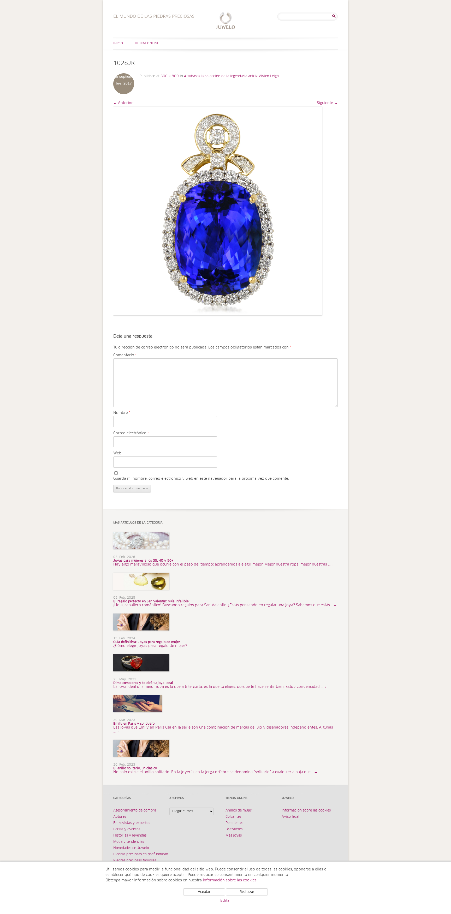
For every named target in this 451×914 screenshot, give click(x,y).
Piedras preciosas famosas (134, 860)
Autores (119, 817)
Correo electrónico (131, 433)
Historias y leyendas (129, 835)
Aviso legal (290, 817)
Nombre (121, 413)
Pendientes (234, 823)
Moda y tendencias (128, 842)
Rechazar (247, 892)
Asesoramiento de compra (134, 810)
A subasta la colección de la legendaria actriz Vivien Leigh (231, 76)
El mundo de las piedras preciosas (225, 21)
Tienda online (146, 43)
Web (117, 453)
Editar (225, 901)
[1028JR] (217, 211)
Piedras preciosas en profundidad (140, 854)
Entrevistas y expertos (131, 823)
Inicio (118, 43)
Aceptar (204, 892)
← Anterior (123, 103)
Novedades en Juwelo (131, 848)
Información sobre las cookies (306, 810)
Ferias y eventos (126, 829)
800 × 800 (170, 76)
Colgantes (233, 817)
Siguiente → (327, 103)
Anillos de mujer (238, 810)
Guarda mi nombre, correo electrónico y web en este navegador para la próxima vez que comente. (201, 478)
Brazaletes (233, 829)
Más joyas (233, 835)
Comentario (125, 355)
